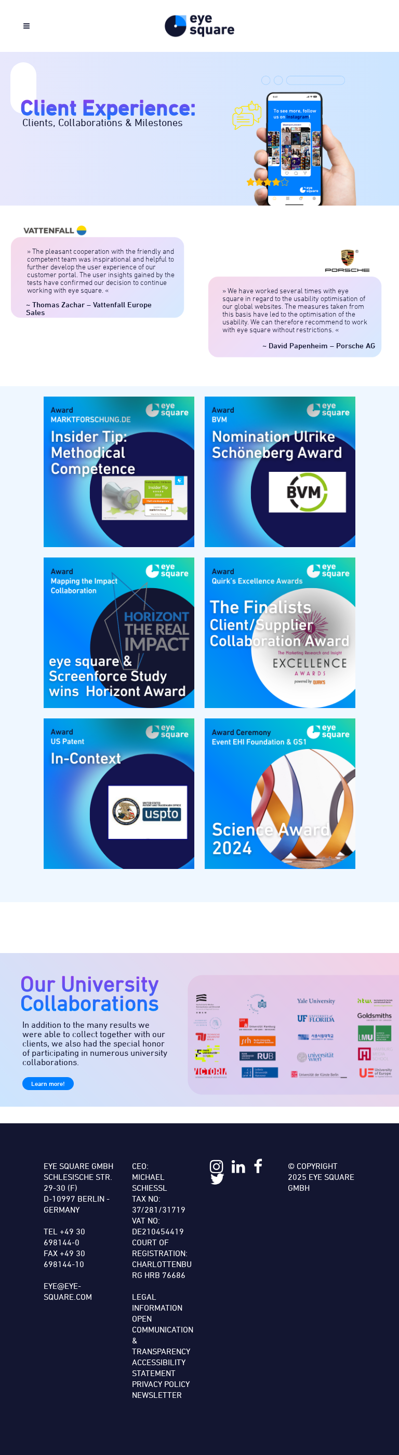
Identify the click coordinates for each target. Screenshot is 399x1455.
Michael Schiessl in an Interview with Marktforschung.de (119, 793)
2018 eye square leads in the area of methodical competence (119, 472)
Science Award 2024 (280, 793)
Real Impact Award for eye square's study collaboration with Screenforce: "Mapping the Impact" (119, 632)
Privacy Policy (161, 1384)
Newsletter (157, 1394)
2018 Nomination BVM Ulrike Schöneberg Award (280, 472)
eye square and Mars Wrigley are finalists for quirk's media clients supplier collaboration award (280, 632)
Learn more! (48, 1083)
